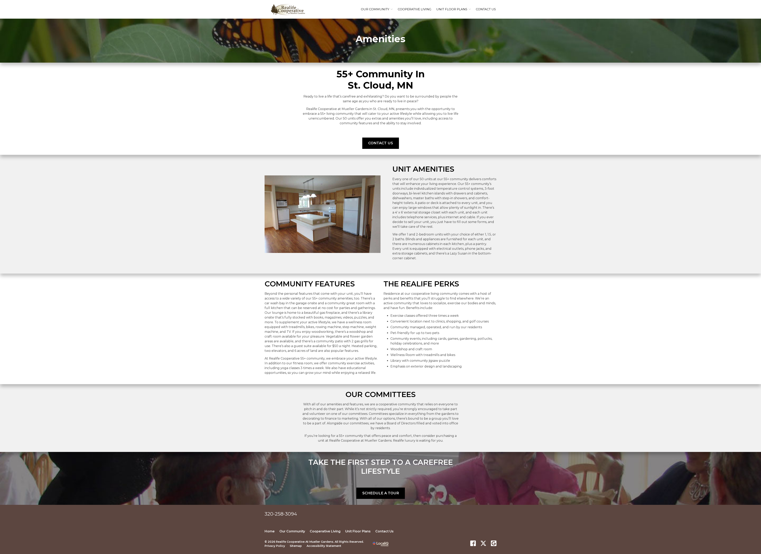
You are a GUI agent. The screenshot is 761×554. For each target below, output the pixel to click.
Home (270, 531)
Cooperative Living (414, 9)
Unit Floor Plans (451, 9)
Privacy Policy (275, 546)
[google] (493, 543)
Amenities (380, 39)
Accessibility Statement (324, 546)
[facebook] (473, 543)
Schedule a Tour (380, 493)
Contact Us (486, 9)
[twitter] (483, 543)
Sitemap (296, 546)
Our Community (375, 9)
